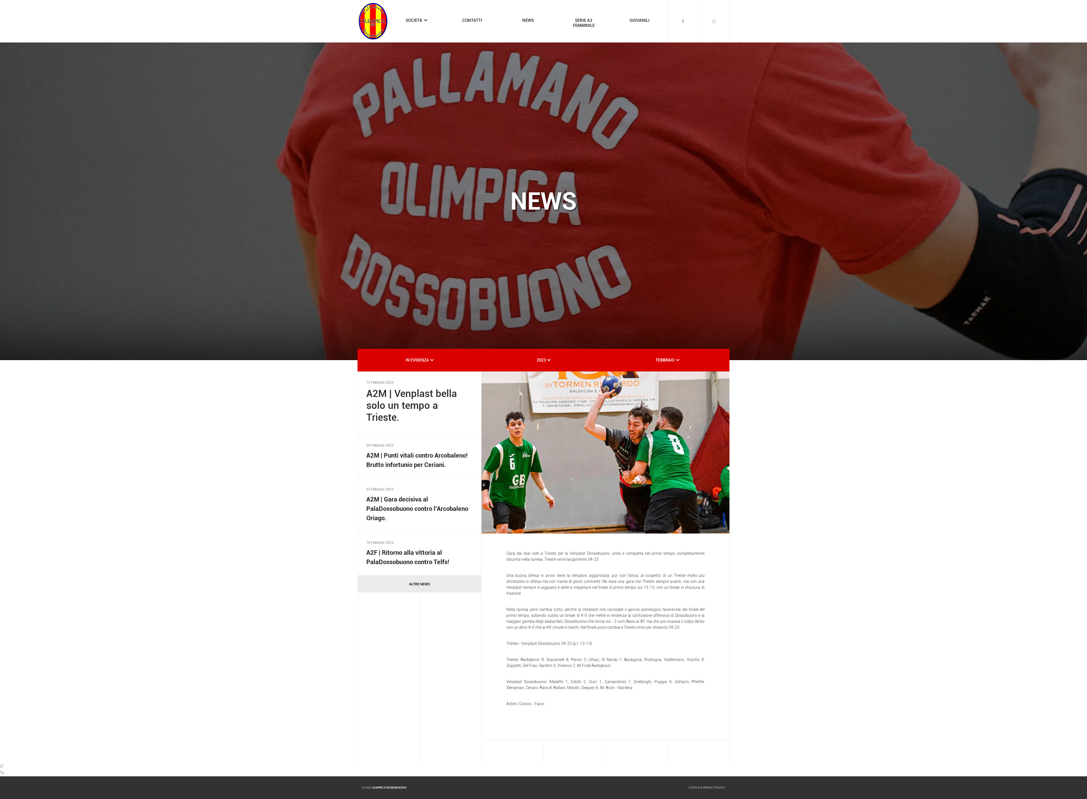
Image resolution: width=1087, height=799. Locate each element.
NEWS (528, 20)
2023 (541, 360)
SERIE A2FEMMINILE (584, 23)
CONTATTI (472, 20)
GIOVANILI (639, 20)
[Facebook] (683, 21)
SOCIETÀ (414, 20)
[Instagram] (714, 21)
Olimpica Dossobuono (389, 787)
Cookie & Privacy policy (707, 787)
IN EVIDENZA (417, 360)
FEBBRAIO (665, 360)
